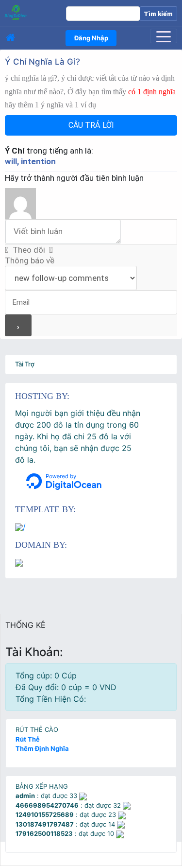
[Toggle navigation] (163, 36)
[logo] (29, 12)
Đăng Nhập (91, 38)
